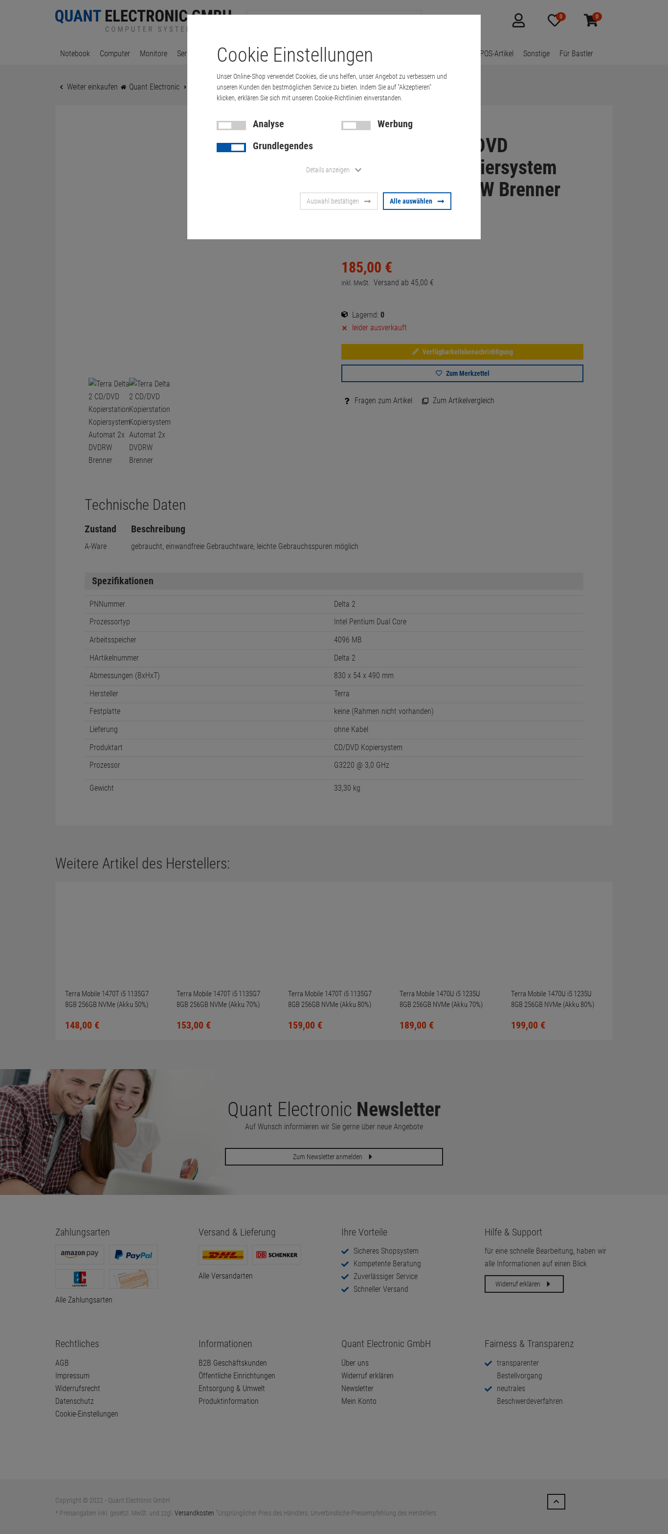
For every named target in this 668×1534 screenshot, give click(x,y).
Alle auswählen (411, 201)
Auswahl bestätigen (333, 201)
